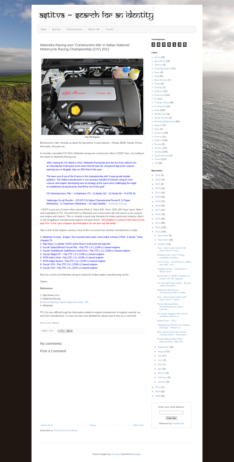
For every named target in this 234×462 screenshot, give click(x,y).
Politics (157, 140)
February (163, 377)
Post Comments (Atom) (66, 430)
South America (161, 155)
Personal (158, 133)
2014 (158, 223)
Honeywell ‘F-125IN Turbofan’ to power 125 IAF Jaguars (173, 277)
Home (43, 29)
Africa (157, 57)
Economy (159, 95)
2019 (158, 201)
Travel (109, 29)
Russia (157, 144)
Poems (157, 136)
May (160, 364)
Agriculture (159, 61)
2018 (158, 205)
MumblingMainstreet (164, 121)
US (155, 163)
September (164, 347)
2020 (158, 197)
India (51, 331)
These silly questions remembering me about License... (170, 307)
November (163, 239)
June (160, 360)
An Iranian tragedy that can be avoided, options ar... (172, 315)
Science (158, 148)
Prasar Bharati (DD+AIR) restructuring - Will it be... (171, 340)
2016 (158, 214)
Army (157, 72)
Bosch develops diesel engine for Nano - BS (65, 302)
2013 (158, 227)
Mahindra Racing (117, 203)
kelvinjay (115, 454)
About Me (93, 29)
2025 (158, 179)
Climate (158, 87)
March (161, 373)
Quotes (56, 29)
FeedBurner (178, 423)
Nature (157, 125)
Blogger (137, 454)
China (157, 83)
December (163, 235)
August (161, 351)
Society (158, 151)
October (162, 244)
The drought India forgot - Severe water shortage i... (174, 284)
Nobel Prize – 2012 (166, 320)
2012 (158, 231)
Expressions (74, 29)
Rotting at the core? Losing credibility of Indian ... (170, 256)
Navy (157, 129)
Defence (158, 91)
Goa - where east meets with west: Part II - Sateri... (171, 298)
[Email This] (59, 331)
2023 (158, 188)
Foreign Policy (161, 102)
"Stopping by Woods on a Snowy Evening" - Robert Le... (173, 326)
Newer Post (47, 425)
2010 (158, 391)
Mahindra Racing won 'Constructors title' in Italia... (172, 291)
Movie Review (161, 117)
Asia (156, 76)
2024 (158, 184)
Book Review (160, 80)
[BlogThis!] (62, 331)
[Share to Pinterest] (71, 331)
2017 (158, 210)
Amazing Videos (162, 68)
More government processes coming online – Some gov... (172, 333)
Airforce (158, 64)
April (160, 368)
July (160, 355)
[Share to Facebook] (68, 331)
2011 (157, 387)
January (162, 381)
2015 (158, 218)
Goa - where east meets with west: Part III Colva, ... (171, 249)
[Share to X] (65, 331)
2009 (158, 396)
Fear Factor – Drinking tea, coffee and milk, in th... (174, 263)
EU (155, 99)
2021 (158, 192)
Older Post (138, 425)
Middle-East (160, 114)
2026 (158, 175)
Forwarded (159, 106)
